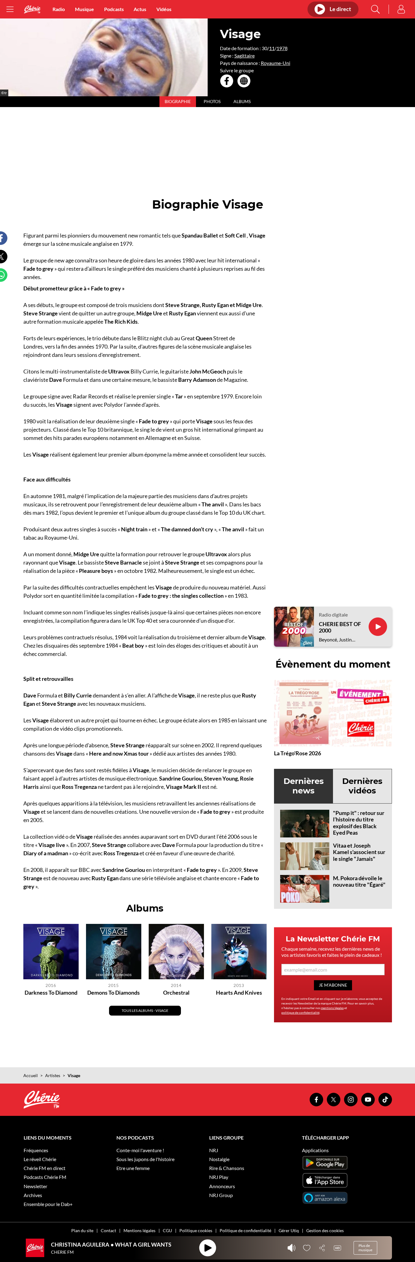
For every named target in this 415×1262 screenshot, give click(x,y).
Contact (108, 1230)
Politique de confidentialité (245, 1230)
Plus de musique (365, 1247)
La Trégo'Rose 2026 (297, 753)
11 (272, 48)
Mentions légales (139, 1230)
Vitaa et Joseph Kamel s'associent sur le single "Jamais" (359, 852)
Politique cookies (195, 1230)
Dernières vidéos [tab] (362, 786)
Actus (140, 9)
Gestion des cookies (325, 1230)
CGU (167, 1230)
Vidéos (163, 9)
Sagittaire (244, 55)
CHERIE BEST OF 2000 (340, 627)
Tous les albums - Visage (145, 1010)
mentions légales (332, 1008)
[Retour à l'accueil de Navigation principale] (32, 9)
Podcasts (114, 9)
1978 (282, 48)
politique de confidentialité (300, 1012)
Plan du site (82, 1230)
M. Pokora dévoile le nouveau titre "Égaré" (359, 881)
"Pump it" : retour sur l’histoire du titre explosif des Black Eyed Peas (358, 822)
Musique (84, 9)
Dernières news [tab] (304, 786)
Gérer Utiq (289, 1230)
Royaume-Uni (275, 63)
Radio (59, 9)
